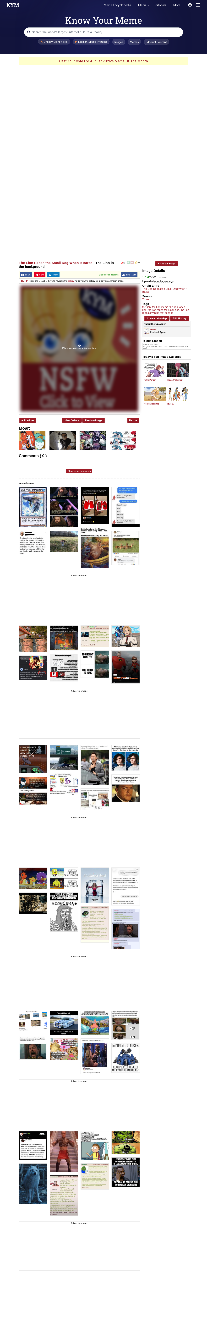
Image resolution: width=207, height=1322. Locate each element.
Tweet (54, 275)
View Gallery (72, 420)
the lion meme (160, 307)
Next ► (133, 420)
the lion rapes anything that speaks (165, 311)
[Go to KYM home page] (12, 6)
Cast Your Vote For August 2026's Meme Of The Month (103, 61)
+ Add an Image (166, 263)
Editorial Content (156, 42)
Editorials (160, 5)
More (176, 5)
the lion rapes (177, 307)
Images (118, 42)
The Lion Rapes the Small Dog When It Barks (55, 263)
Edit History (179, 318)
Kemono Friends (151, 404)
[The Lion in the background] (79, 348)
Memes (134, 42)
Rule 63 (170, 404)
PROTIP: (24, 281)
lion (144, 310)
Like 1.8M (130, 275)
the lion (146, 307)
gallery (71, 281)
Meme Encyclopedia (117, 5)
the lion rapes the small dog (163, 310)
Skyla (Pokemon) (175, 380)
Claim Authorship (157, 318)
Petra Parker (150, 380)
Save (41, 275)
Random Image (93, 420)
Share (27, 275)
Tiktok (145, 299)
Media (142, 5)
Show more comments (79, 471)
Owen (153, 329)
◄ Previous (27, 420)
